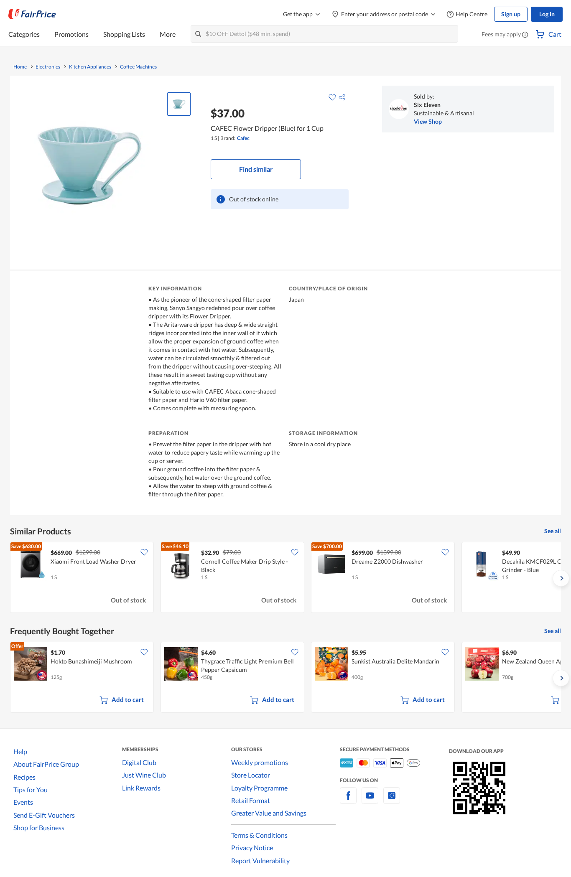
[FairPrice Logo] (32, 14)
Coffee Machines (138, 66)
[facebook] (348, 800)
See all (552, 530)
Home (20, 66)
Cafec (243, 138)
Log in (547, 14)
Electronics (48, 66)
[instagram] (391, 800)
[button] (525, 35)
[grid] (285, 578)
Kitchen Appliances (90, 66)
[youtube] (370, 800)
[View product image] (179, 104)
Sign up (510, 14)
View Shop (428, 121)
